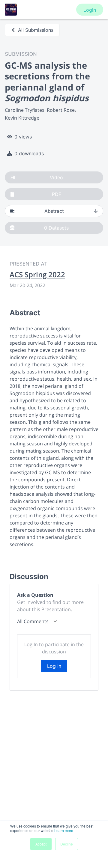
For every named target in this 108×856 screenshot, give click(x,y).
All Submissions (35, 30)
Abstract (54, 211)
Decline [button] (66, 843)
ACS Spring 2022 (37, 274)
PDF (56, 194)
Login (89, 10)
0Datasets (56, 228)
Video (56, 177)
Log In (54, 666)
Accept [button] (40, 843)
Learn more (63, 830)
